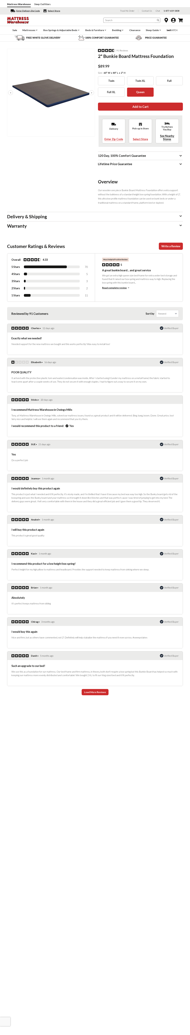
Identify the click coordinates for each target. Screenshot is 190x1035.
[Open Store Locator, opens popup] (166, 20)
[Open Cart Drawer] (180, 20)
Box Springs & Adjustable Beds (60, 30)
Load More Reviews (95, 692)
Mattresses (28, 30)
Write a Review (170, 246)
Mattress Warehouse (19, 4)
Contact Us (147, 11)
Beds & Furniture (94, 30)
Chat (158, 11)
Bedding (116, 30)
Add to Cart (140, 106)
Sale (14, 30)
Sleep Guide (152, 30)
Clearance (134, 30)
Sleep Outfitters (42, 4)
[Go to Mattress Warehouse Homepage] (18, 20)
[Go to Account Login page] (173, 20)
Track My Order (127, 11)
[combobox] (129, 20)
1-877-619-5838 (171, 11)
